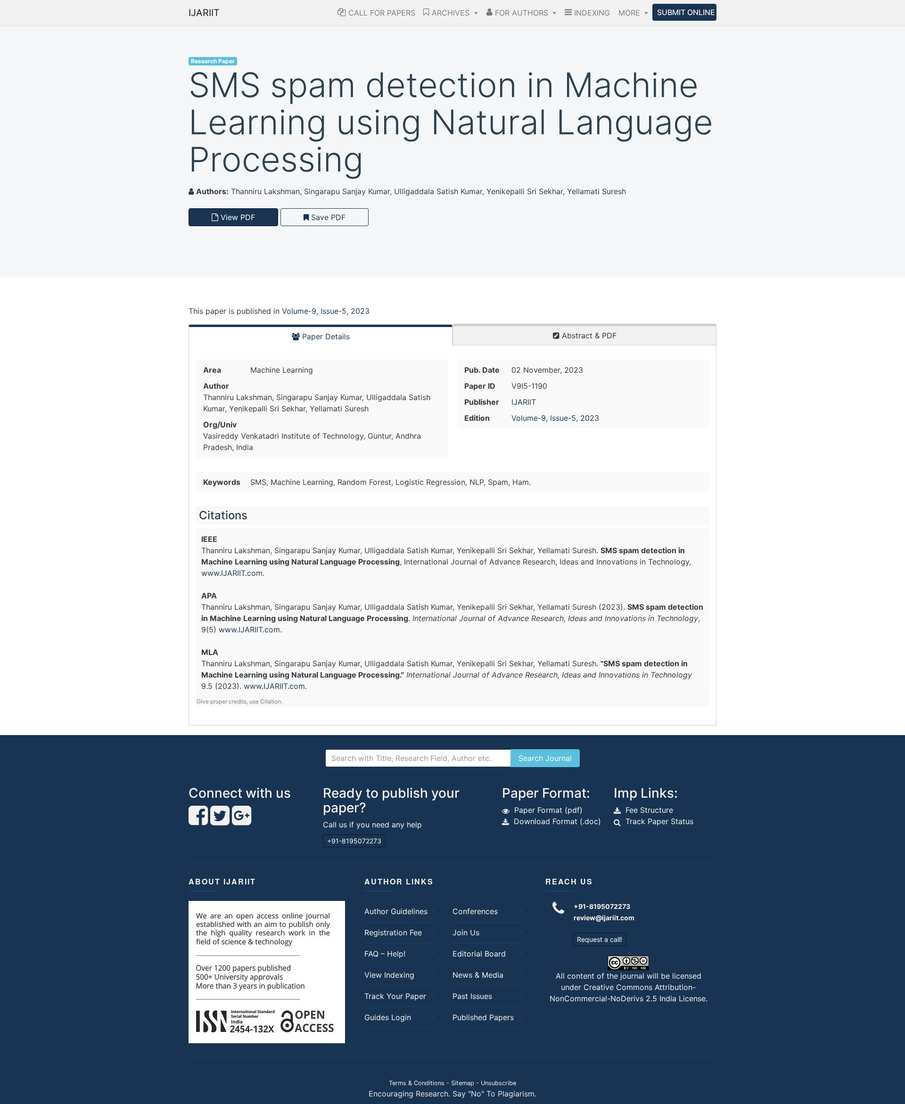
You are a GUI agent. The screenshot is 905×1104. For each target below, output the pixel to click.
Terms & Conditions (416, 1083)
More (630, 12)
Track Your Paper (395, 996)
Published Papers (483, 1017)
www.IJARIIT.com (232, 573)
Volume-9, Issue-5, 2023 (326, 311)
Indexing (591, 12)
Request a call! (599, 939)
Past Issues (472, 996)
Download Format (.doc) (557, 821)
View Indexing (389, 975)
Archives (450, 12)
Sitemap (462, 1083)
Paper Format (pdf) (548, 810)
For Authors (522, 12)
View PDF (236, 217)
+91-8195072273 (354, 841)
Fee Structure (649, 810)
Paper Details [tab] (325, 336)
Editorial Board (479, 953)
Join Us (465, 932)
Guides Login (387, 1017)
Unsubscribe (498, 1083)
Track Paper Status (659, 821)
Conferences (475, 911)
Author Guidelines (396, 911)
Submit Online (686, 12)
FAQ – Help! (384, 953)
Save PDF (327, 217)
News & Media (477, 975)
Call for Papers (380, 12)
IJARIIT (204, 12)
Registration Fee (393, 932)
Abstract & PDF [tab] (588, 335)
